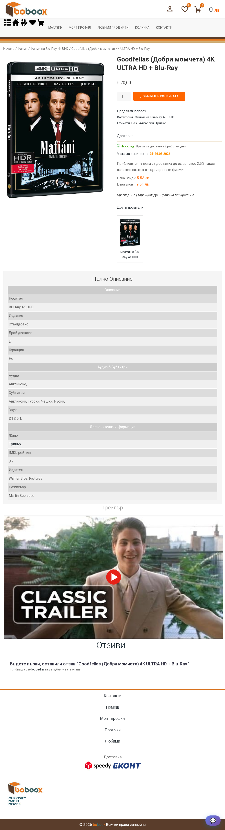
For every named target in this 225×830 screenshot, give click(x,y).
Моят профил (80, 27)
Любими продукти (113, 27)
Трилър (161, 123)
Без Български (142, 123)
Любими (112, 741)
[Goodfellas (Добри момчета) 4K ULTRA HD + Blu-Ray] (130, 246)
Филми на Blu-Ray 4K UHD (49, 49)
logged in (37, 669)
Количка (142, 27)
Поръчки (113, 730)
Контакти (164, 27)
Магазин (55, 27)
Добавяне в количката (159, 96)
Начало (9, 49)
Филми (22, 49)
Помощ (112, 707)
